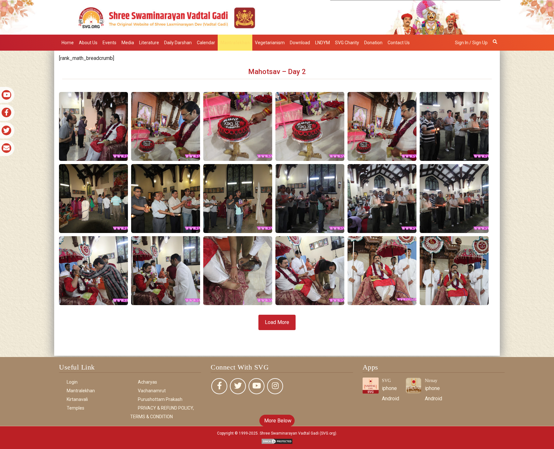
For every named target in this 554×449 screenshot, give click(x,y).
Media (128, 42)
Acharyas (147, 382)
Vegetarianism (270, 42)
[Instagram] (275, 386)
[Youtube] (256, 386)
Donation (373, 42)
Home (68, 42)
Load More (277, 322)
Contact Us (399, 42)
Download (300, 42)
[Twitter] (238, 386)
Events (109, 42)
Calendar (206, 42)
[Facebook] (219, 386)
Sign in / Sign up (471, 42)
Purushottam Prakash (160, 399)
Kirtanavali (77, 399)
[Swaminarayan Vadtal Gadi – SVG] (277, 17)
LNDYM (322, 42)
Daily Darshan (178, 42)
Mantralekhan (235, 42)
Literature (149, 42)
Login (72, 382)
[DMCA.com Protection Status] (277, 441)
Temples (75, 408)
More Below (277, 421)
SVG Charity (347, 42)
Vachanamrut (152, 390)
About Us (88, 42)
